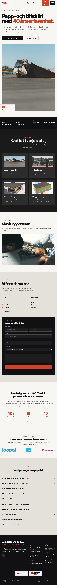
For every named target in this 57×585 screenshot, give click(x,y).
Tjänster (18, 3)
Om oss (33, 3)
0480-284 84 (32, 38)
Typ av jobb (7, 346)
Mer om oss (27, 421)
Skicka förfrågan (28, 367)
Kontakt (38, 3)
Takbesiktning (48, 556)
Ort (5, 339)
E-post (6, 333)
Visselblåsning (33, 580)
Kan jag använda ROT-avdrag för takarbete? (16, 504)
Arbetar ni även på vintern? (10, 525)
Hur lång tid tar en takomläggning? (13, 488)
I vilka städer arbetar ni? (9, 514)
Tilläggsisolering (49, 562)
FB (3, 555)
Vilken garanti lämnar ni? (10, 499)
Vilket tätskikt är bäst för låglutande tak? (14, 494)
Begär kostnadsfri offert (11, 38)
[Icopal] (9, 450)
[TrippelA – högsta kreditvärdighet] (21, 573)
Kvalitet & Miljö (29, 3)
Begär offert (52, 3)
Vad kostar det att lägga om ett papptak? (15, 483)
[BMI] (28, 450)
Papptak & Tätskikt (49, 554)
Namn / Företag (8, 326)
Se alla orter (6, 311)
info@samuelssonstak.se (36, 563)
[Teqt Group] (35, 573)
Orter (23, 3)
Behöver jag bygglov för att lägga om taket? (15, 509)
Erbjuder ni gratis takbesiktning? (12, 519)
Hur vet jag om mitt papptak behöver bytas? (15, 478)
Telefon (31, 326)
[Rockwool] (48, 450)
